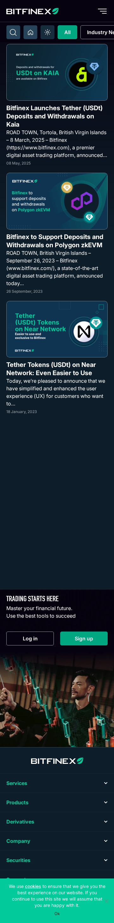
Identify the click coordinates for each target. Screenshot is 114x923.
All (67, 32)
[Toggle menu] (102, 11)
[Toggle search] (13, 32)
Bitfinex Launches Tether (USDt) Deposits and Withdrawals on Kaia (54, 116)
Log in (38, 639)
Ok (57, 913)
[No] (106, 901)
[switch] (47, 32)
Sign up (91, 639)
